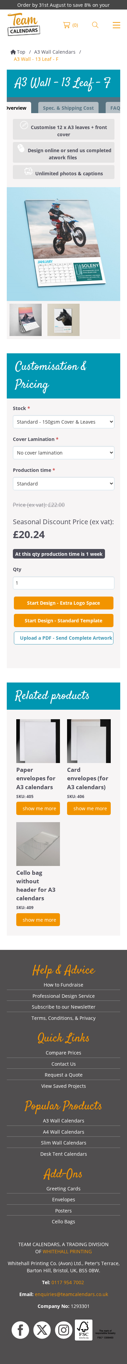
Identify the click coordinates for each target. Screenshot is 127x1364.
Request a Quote (64, 1074)
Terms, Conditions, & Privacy (63, 1018)
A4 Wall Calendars (63, 1132)
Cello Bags (63, 1221)
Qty (17, 569)
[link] (24, 25)
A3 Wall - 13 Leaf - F (36, 59)
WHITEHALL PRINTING (67, 1251)
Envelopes (63, 1199)
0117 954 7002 (67, 1282)
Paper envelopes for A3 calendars (36, 778)
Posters (63, 1210)
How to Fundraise (63, 984)
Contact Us (63, 1064)
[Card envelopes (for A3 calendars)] (89, 741)
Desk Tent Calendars (63, 1154)
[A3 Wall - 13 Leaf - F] (63, 244)
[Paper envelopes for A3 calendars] (38, 741)
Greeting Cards (63, 1188)
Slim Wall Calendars (63, 1142)
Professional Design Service (64, 996)
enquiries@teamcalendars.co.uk (71, 1294)
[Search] (95, 25)
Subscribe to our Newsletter (64, 1007)
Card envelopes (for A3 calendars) (87, 778)
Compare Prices (63, 1052)
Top (21, 52)
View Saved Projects (63, 1086)
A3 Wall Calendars (55, 52)
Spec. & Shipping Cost (68, 108)
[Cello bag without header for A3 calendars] (38, 844)
